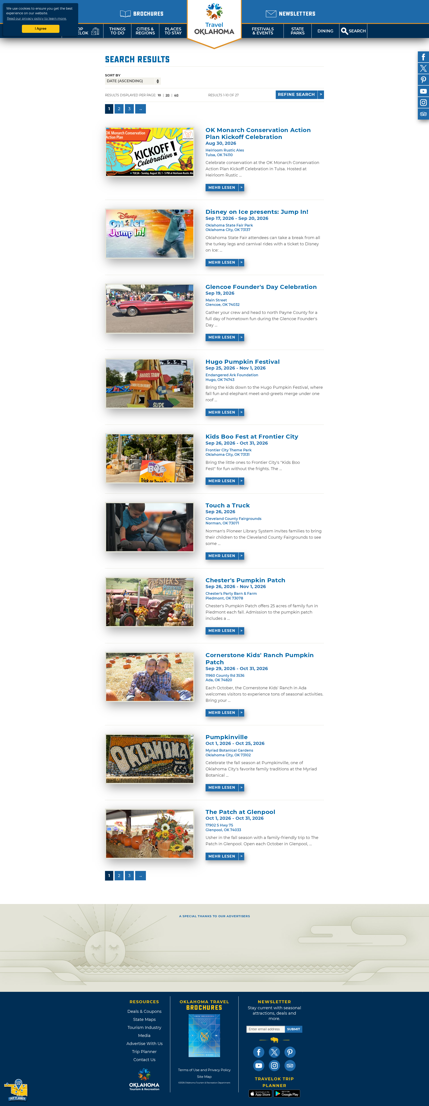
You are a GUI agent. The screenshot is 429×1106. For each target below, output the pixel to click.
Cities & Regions (145, 31)
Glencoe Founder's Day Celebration (261, 287)
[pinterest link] (290, 1052)
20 (168, 95)
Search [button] (357, 31)
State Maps (144, 1019)
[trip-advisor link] (290, 1065)
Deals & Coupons (144, 1011)
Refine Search (296, 94)
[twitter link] (274, 1052)
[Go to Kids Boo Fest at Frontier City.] (149, 458)
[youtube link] (258, 1065)
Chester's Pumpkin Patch (246, 580)
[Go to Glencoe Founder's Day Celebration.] (149, 309)
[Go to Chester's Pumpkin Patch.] (149, 602)
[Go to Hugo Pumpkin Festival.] (149, 383)
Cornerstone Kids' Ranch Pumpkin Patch (260, 659)
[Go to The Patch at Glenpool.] (149, 834)
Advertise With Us (144, 1043)
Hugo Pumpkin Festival (243, 361)
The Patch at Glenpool (240, 812)
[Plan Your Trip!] (16, 1090)
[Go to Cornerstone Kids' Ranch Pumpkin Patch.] (149, 677)
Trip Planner (144, 1051)
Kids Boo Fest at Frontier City (252, 436)
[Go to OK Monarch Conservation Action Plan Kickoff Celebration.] (149, 152)
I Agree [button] (40, 29)
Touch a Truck (228, 505)
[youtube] (423, 91)
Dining (325, 31)
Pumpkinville (227, 737)
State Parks (298, 31)
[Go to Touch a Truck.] (149, 527)
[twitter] (423, 68)
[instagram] (423, 102)
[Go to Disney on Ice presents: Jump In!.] (149, 233)
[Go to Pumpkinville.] (149, 759)
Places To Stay (173, 31)
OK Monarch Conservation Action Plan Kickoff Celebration (258, 134)
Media (144, 1035)
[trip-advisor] (423, 114)
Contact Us (144, 1059)
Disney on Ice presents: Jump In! (257, 211)
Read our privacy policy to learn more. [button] (37, 19)
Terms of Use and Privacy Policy (204, 1070)
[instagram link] (274, 1065)
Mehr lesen (221, 187)
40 (176, 95)
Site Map (204, 1076)
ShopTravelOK (77, 31)
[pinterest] (423, 79)
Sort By (112, 75)
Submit (293, 1029)
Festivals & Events (263, 31)
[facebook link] (258, 1052)
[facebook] (423, 57)
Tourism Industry (144, 1027)
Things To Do (117, 31)
